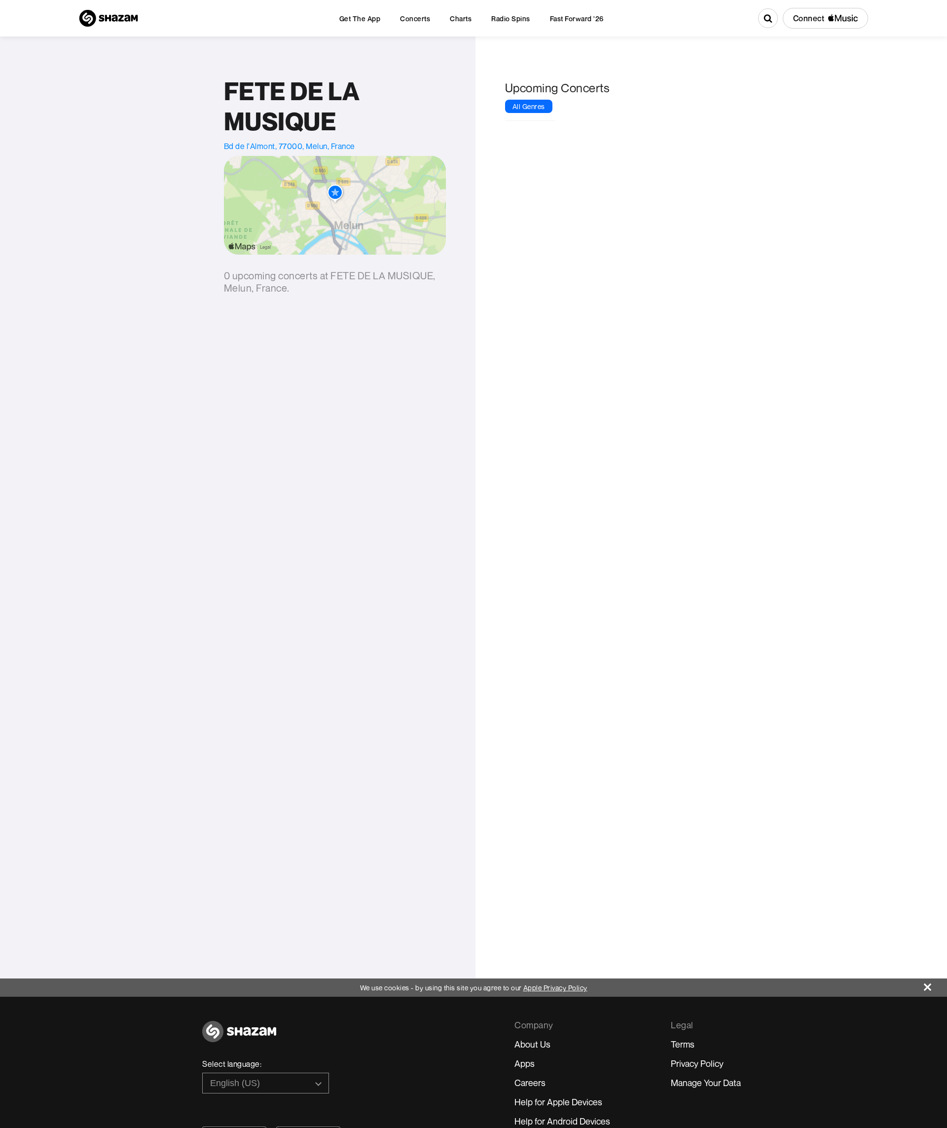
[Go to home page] (239, 1037)
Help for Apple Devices (558, 1101)
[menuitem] (360, 18)
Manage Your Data (706, 1082)
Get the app (360, 18)
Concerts (415, 18)
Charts (461, 18)
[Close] (935, 984)
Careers (530, 1082)
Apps (524, 1063)
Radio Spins (510, 18)
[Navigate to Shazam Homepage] (108, 18)
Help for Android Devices (562, 1121)
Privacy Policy (697, 1063)
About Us (532, 1044)
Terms (682, 1044)
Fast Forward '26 (577, 18)
